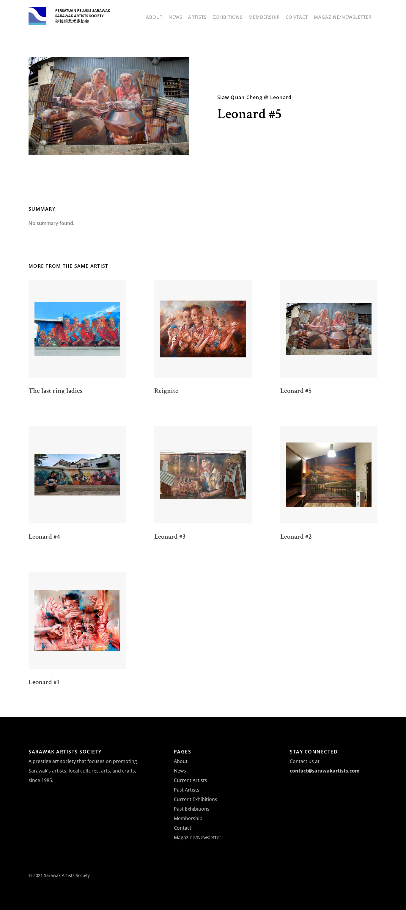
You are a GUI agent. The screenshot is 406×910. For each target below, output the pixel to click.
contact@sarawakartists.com (325, 770)
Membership (264, 17)
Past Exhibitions (192, 809)
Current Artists (190, 780)
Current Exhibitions (195, 799)
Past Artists (186, 790)
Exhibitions (228, 17)
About (154, 17)
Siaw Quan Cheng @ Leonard (254, 97)
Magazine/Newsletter (343, 17)
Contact (297, 17)
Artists (197, 17)
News (175, 17)
